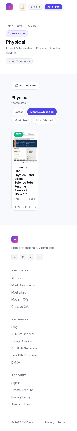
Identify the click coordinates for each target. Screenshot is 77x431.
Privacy (49, 422)
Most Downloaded (42, 111)
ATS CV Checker (22, 334)
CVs (19, 25)
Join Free (53, 6)
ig (31, 257)
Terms (61, 422)
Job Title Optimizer (24, 355)
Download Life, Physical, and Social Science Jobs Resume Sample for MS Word (24, 180)
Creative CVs (20, 306)
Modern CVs (19, 299)
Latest (19, 111)
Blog (14, 327)
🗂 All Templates (25, 85)
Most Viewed (44, 120)
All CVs (16, 278)
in (39, 257)
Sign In (35, 6)
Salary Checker (21, 341)
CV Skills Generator (24, 348)
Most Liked (22, 120)
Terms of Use (20, 404)
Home (9, 25)
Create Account (22, 390)
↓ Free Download (28, 146)
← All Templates (19, 61)
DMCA (15, 362)
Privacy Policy (21, 397)
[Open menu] (67, 7)
